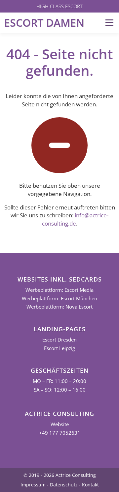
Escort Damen (44, 22)
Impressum (33, 484)
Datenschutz (64, 484)
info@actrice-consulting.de (75, 219)
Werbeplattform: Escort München (59, 298)
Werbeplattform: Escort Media (59, 289)
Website (60, 424)
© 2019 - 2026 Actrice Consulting (59, 475)
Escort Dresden (59, 339)
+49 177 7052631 (59, 432)
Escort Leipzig (59, 348)
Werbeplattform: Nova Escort (59, 306)
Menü (109, 22)
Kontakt (90, 484)
